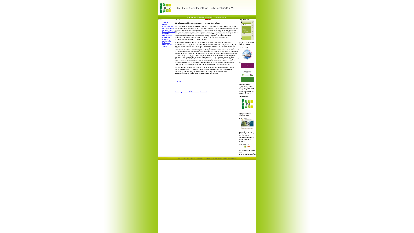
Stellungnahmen (167, 45)
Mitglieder (165, 39)
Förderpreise (166, 37)
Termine (164, 46)
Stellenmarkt (166, 43)
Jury (226, 17)
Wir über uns (194, 17)
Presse (164, 24)
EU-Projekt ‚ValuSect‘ (168, 32)
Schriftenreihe (166, 41)
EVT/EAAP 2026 (167, 30)
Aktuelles (165, 23)
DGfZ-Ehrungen (167, 35)
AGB (188, 92)
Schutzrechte (195, 92)
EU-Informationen (167, 26)
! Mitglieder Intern (218, 17)
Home (188, 17)
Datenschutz (208, 17)
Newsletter (165, 34)
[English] (209, 20)
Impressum (183, 92)
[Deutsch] (206, 20)
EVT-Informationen (168, 28)
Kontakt (201, 17)
